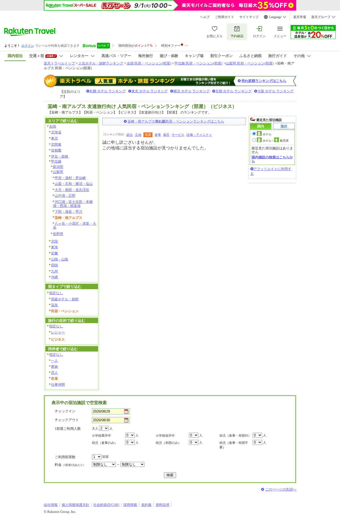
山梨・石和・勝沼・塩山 (74, 184)
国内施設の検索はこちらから (272, 159)
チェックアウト (67, 420)
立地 (138, 135)
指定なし (56, 293)
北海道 (56, 132)
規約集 (146, 505)
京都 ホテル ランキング (233, 91)
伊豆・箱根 (59, 156)
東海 (54, 247)
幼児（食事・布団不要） (233, 445)
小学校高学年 (101, 435)
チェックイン (65, 411)
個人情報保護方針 (75, 505)
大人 (95, 428)
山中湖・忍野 (65, 196)
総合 (129, 135)
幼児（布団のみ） (168, 443)
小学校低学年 (165, 435)
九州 (54, 271)
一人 (54, 361)
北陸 (54, 241)
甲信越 (56, 161)
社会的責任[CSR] (106, 505)
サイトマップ (248, 17)
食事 (158, 135)
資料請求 (162, 505)
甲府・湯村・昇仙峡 (70, 178)
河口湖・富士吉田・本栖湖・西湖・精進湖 (73, 204)
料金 (70, 465)
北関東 (56, 144)
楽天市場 (299, 17)
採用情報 (130, 505)
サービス (178, 135)
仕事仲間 (58, 385)
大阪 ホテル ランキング (275, 91)
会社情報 (51, 505)
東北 (54, 138)
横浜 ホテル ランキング (191, 91)
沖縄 (54, 277)
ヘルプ (205, 17)
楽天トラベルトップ (59, 63)
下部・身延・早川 (68, 212)
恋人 (54, 373)
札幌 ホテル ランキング (108, 91)
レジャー (58, 332)
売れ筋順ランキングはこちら (263, 81)
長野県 (58, 234)
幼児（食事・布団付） (235, 435)
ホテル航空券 (276, 140)
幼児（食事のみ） (104, 443)
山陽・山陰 (59, 259)
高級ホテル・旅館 (65, 299)
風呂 (166, 135)
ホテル (267, 134)
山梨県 (58, 172)
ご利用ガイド (224, 17)
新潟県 (58, 167)
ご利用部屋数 (65, 457)
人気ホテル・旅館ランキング (100, 63)
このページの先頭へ (280, 489)
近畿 (54, 253)
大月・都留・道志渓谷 (72, 190)
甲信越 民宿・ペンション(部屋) (198, 63)
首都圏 (56, 150)
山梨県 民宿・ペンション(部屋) (250, 63)
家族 (54, 367)
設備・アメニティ (199, 135)
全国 (52, 126)
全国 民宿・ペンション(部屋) (149, 63)
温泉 (54, 305)
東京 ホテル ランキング (149, 91)
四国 (54, 265)
